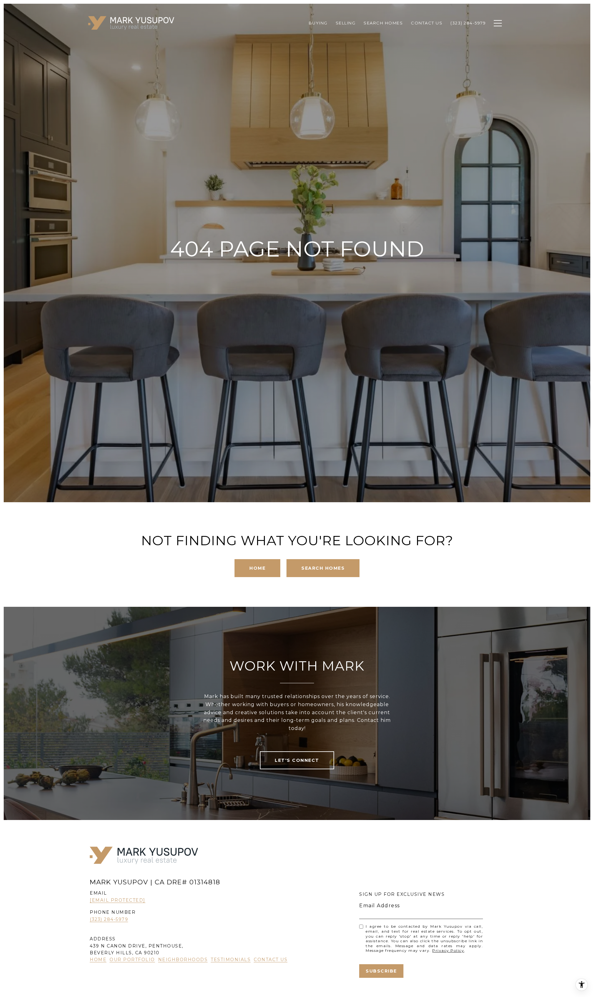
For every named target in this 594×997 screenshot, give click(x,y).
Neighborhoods (183, 959)
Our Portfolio (132, 959)
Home (257, 568)
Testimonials (231, 959)
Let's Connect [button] (297, 760)
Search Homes (323, 568)
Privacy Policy (448, 950)
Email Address (379, 906)
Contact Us (270, 959)
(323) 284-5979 (109, 919)
